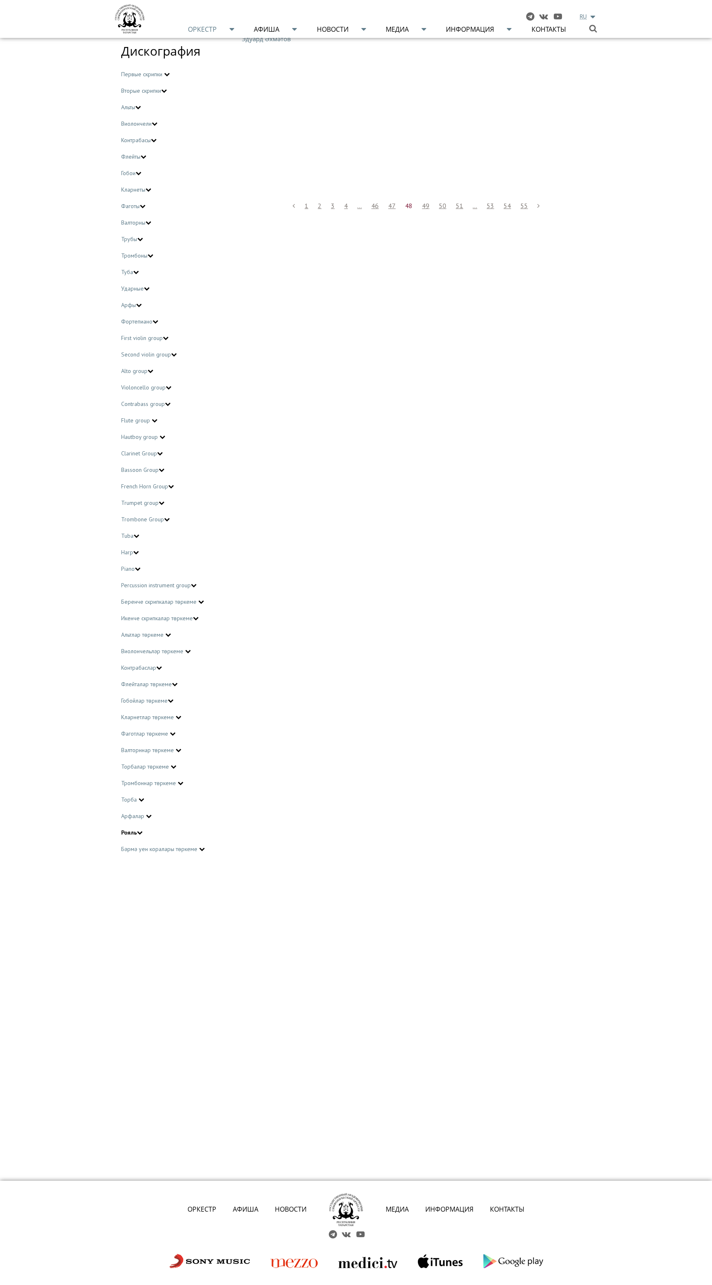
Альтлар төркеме (143, 634)
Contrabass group (143, 404)
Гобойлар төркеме (144, 700)
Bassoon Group (140, 470)
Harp (127, 552)
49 (425, 206)
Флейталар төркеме (146, 684)
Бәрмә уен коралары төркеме (160, 849)
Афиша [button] (266, 29)
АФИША (245, 1209)
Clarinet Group (139, 453)
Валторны (133, 222)
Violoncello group (143, 387)
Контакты (549, 29)
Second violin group (146, 354)
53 (490, 206)
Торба (129, 799)
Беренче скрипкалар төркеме (159, 601)
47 (392, 206)
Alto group (134, 371)
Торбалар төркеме (146, 766)
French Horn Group (144, 486)
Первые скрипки (142, 74)
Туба (127, 272)
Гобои (128, 173)
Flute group (136, 420)
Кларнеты (133, 189)
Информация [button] (470, 29)
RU (583, 16)
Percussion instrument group (156, 585)
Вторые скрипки (141, 90)
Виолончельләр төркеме (153, 651)
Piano (128, 568)
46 (375, 206)
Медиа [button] (397, 29)
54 (507, 206)
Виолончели (136, 123)
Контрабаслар (138, 667)
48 (408, 206)
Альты (128, 107)
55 (524, 206)
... (359, 206)
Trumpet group (140, 502)
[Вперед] (538, 206)
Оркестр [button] (202, 29)
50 (442, 206)
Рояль (129, 832)
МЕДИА (397, 1209)
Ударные (132, 288)
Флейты (131, 156)
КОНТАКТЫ (507, 1209)
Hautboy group (140, 437)
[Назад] (294, 206)
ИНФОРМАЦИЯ (449, 1209)
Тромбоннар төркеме (149, 783)
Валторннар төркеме (148, 750)
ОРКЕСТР (201, 1209)
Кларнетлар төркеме (148, 717)
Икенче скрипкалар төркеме (157, 618)
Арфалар (133, 816)
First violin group (142, 338)
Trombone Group (142, 519)
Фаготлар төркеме (145, 733)
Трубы (129, 239)
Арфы (128, 305)
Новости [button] (333, 29)
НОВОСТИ (291, 1209)
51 (459, 206)
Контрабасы (136, 140)
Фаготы (130, 206)
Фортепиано (136, 321)
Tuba (127, 535)
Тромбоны (134, 255)
